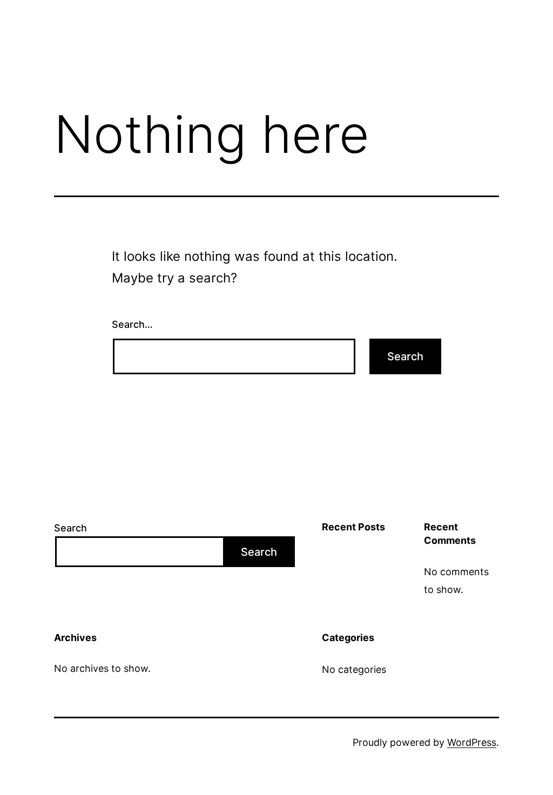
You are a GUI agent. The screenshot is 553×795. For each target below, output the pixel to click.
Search (70, 528)
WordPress (471, 742)
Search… (132, 324)
